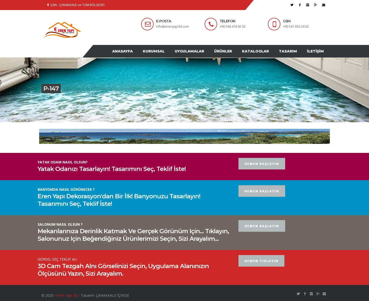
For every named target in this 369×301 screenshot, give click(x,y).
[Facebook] (299, 5)
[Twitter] (292, 5)
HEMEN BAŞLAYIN (261, 173)
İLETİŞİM (316, 56)
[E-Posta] (323, 5)
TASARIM (292, 56)
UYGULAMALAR (200, 56)
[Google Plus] (315, 5)
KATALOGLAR (261, 56)
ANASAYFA (139, 56)
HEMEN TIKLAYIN (261, 270)
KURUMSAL (167, 56)
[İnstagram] (308, 5)
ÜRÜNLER (232, 56)
